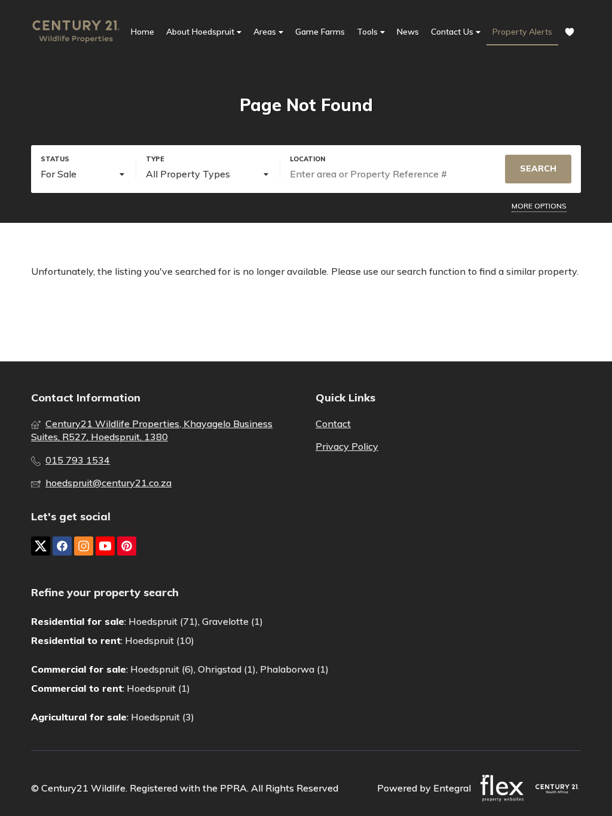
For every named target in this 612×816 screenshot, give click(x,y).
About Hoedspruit (201, 31)
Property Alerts (522, 31)
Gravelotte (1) (232, 621)
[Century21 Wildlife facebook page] (62, 546)
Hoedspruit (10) (159, 640)
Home (142, 31)
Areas (266, 31)
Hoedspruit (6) (162, 669)
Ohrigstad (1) (227, 669)
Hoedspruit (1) (158, 688)
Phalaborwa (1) (294, 669)
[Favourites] (569, 32)
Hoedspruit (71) (163, 621)
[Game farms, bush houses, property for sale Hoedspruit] (76, 32)
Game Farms (320, 31)
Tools (368, 31)
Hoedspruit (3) (162, 717)
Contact (333, 424)
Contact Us (453, 31)
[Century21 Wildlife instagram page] (83, 546)
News (408, 31)
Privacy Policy (347, 446)
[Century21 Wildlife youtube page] (105, 546)
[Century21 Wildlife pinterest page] (126, 546)
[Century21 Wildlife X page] (40, 546)
